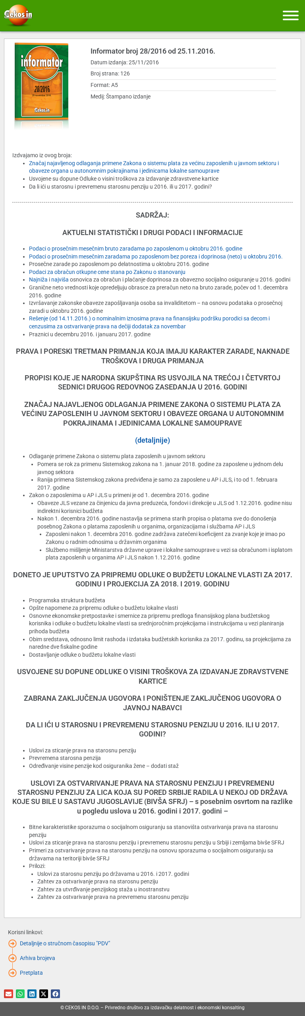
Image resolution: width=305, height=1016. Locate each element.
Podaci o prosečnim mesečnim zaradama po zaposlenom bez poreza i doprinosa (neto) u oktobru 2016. (156, 256)
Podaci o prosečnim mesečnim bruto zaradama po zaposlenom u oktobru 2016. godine (135, 248)
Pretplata (31, 973)
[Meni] (291, 15)
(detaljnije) (152, 440)
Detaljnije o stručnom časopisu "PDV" (65, 943)
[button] (8, 994)
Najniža (38, 279)
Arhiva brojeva (37, 958)
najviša (60, 279)
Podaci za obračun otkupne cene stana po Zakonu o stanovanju (107, 272)
